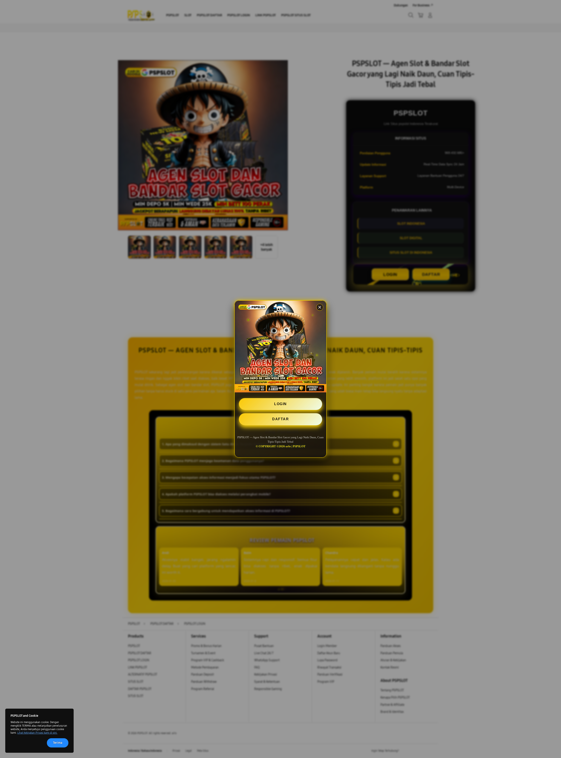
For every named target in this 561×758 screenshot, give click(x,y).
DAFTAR (280, 419)
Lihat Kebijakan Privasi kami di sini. (37, 732)
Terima (57, 743)
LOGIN (280, 404)
